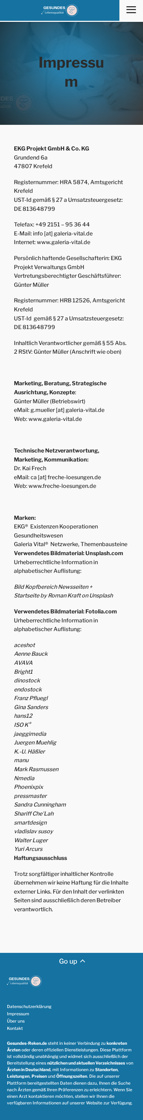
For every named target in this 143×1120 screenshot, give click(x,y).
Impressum (18, 1013)
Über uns (16, 1021)
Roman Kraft (64, 595)
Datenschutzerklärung (29, 1006)
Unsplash (101, 595)
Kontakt (15, 1028)
